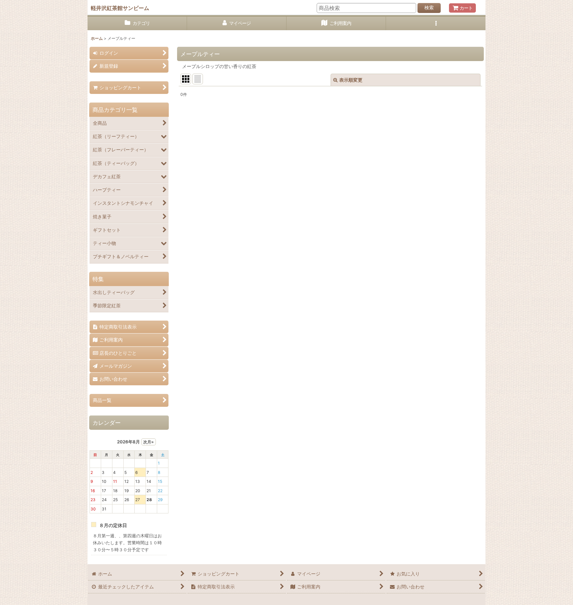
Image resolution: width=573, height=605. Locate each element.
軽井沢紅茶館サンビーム (120, 8)
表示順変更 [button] (350, 80)
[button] (435, 23)
